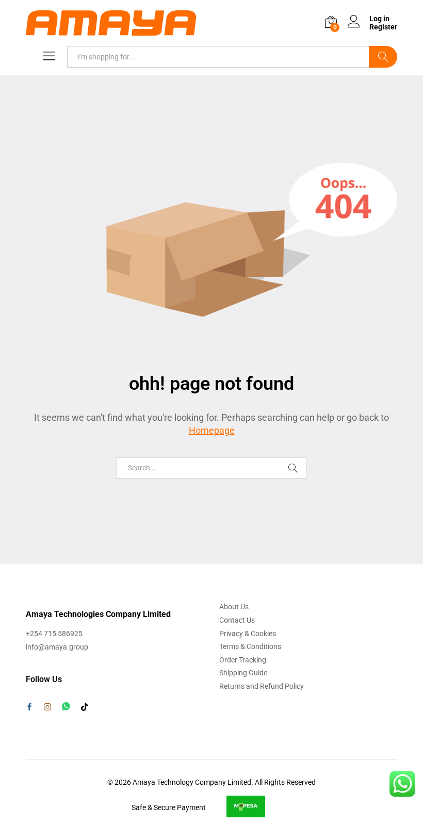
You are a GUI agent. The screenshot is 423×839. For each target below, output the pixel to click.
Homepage (212, 430)
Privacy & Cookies (247, 633)
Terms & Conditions (250, 646)
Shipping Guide (243, 673)
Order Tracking (242, 660)
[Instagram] (47, 707)
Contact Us (237, 620)
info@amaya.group (57, 647)
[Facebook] (29, 708)
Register (383, 27)
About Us (234, 607)
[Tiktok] (84, 707)
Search (383, 57)
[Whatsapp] (66, 706)
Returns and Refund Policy (261, 686)
